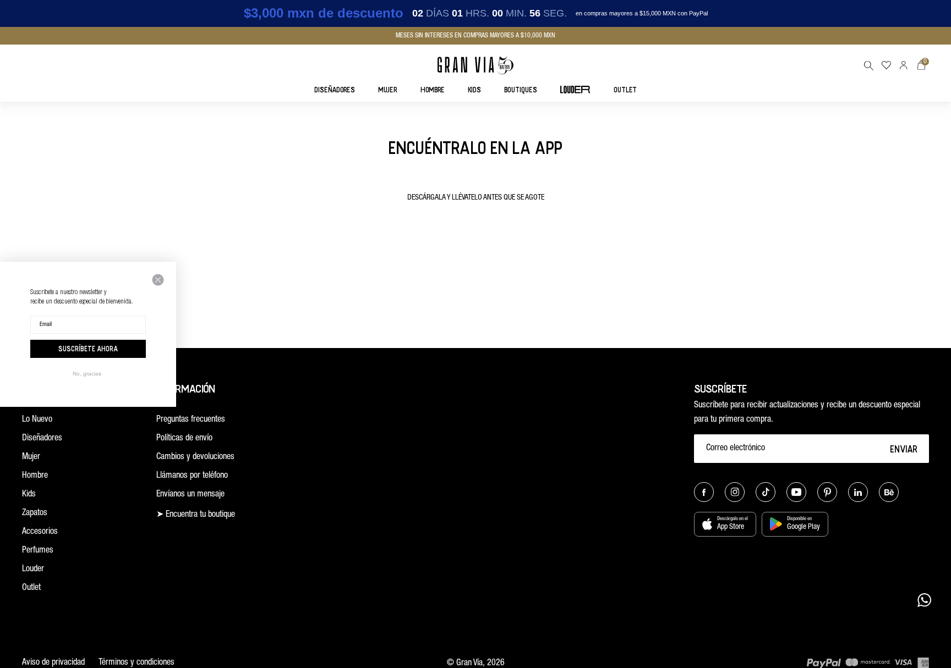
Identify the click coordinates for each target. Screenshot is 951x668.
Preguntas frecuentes (190, 420)
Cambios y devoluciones (195, 457)
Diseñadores (42, 438)
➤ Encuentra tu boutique (195, 515)
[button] (868, 65)
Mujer (31, 457)
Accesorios (40, 532)
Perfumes (37, 550)
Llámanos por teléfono (192, 476)
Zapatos (34, 513)
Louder (33, 569)
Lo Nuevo (37, 420)
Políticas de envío (184, 438)
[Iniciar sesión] (903, 65)
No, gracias (87, 374)
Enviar (904, 448)
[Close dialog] (158, 280)
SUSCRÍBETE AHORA (88, 348)
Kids (29, 494)
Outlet (31, 588)
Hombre (35, 476)
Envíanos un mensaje (190, 494)
